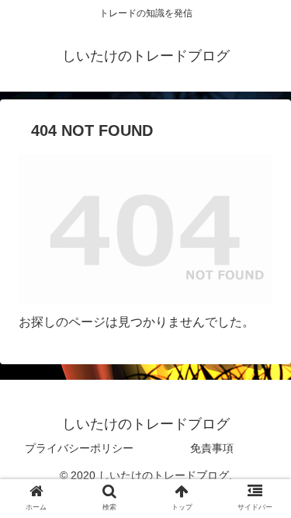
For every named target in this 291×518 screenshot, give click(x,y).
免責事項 (212, 448)
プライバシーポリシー (79, 448)
